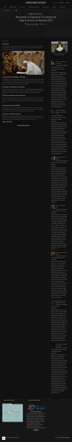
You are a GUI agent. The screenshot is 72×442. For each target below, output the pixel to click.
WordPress (67, 437)
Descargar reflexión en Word (23, 125)
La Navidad (31, 14)
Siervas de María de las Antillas (36, 2)
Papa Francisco (38, 14)
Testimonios (67, 2)
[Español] (16, 10)
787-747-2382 (61, 2)
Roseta (62, 437)
